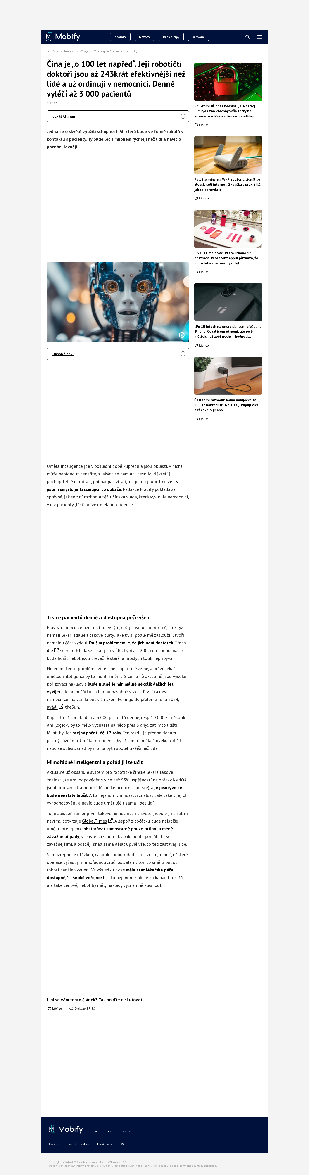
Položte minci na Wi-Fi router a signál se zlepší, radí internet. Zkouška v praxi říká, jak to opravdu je (227, 184)
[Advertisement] (118, 204)
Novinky (120, 37)
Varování (198, 37)
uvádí (52, 707)
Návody (144, 37)
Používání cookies (78, 1144)
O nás (110, 1131)
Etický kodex (104, 1144)
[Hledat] (247, 37)
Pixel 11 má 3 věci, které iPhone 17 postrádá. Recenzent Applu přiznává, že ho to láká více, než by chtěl (226, 258)
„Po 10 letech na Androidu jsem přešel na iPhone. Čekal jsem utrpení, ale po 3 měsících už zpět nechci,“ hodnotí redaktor (227, 331)
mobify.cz (52, 51)
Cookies (54, 1144)
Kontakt (126, 1131)
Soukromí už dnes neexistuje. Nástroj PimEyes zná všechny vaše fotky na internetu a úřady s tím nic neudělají (224, 111)
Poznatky (69, 51)
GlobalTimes (94, 821)
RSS (123, 1144)
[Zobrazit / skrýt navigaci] (259, 37)
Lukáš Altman (63, 116)
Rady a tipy (171, 37)
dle (50, 650)
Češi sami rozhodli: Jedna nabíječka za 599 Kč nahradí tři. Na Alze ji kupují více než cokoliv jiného (226, 405)
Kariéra (94, 1131)
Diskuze (82, 1008)
